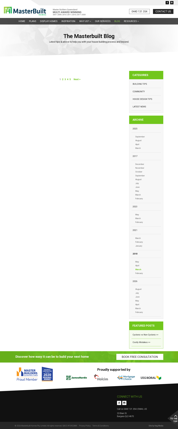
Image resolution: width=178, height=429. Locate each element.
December (139, 164)
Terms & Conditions (100, 426)
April (137, 144)
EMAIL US (142, 409)
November (139, 168)
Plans (32, 21)
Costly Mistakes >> (141, 342)
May (137, 191)
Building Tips (140, 84)
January (138, 246)
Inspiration (68, 21)
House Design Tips (142, 99)
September (140, 137)
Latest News (139, 106)
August (138, 140)
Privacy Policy (85, 426)
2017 (135, 156)
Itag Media (159, 426)
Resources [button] (130, 21)
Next (77, 79)
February (139, 198)
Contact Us (163, 11)
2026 (135, 281)
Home (22, 21)
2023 (135, 206)
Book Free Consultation (140, 356)
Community (139, 91)
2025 (135, 128)
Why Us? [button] (84, 21)
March (138, 148)
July (137, 183)
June (137, 187)
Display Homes (48, 21)
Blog (117, 21)
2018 (135, 254)
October (138, 172)
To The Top (173, 419)
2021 (135, 230)
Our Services (103, 21)
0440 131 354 (139, 11)
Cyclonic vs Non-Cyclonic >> (145, 334)
